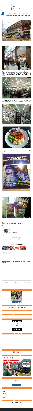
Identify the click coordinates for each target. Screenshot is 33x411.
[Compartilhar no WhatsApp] (23, 239)
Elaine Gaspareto (18, 409)
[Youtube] (15, 302)
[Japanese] (20, 307)
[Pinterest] (19, 302)
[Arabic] (24, 307)
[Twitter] (20, 302)
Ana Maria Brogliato (13, 230)
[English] (9, 307)
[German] (12, 307)
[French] (11, 307)
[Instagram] (17, 302)
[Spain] (14, 307)
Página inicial (16, 282)
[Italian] (15, 307)
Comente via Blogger (7, 252)
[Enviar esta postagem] (3, 235)
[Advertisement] (9, 342)
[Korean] (22, 307)
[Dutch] (17, 307)
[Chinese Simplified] (21, 307)
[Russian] (18, 307)
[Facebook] (13, 302)
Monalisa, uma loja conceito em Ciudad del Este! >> (27, 282)
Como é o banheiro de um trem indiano (8, 357)
